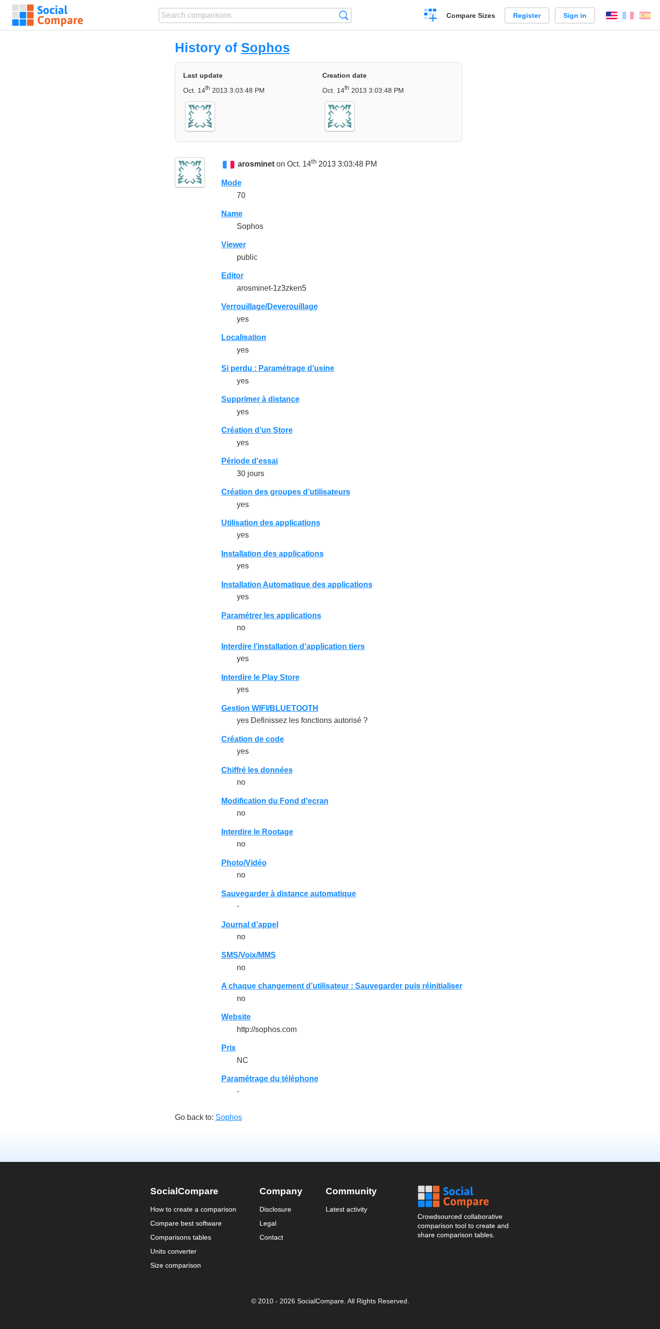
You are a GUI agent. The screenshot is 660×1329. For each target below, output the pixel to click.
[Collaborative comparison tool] (47, 15)
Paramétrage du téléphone (269, 1079)
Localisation (243, 337)
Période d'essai (249, 461)
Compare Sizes (470, 15)
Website (236, 1017)
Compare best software (186, 1223)
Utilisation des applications (270, 523)
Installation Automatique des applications (297, 584)
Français (628, 15)
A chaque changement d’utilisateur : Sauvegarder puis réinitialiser (341, 986)
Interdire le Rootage (257, 832)
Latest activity (346, 1209)
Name (232, 214)
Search (343, 15)
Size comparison (175, 1265)
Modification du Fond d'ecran (275, 801)
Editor (232, 275)
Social (463, 1196)
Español (645, 15)
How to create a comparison (193, 1209)
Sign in (575, 15)
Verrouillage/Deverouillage (269, 306)
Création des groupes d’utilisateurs (285, 492)
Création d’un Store (257, 430)
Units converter (173, 1251)
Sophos (265, 47)
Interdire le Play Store (260, 677)
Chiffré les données (257, 770)
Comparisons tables (180, 1237)
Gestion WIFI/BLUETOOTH (269, 708)
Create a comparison (430, 16)
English (611, 15)
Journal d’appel (249, 924)
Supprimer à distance (260, 399)
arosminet (256, 164)
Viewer (233, 244)
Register (527, 15)
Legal (267, 1223)
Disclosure (275, 1209)
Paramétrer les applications (271, 615)
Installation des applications (272, 554)
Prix (228, 1048)
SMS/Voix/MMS (248, 955)
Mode (231, 183)
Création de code (252, 739)
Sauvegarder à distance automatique (288, 894)
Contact (271, 1237)
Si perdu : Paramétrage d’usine (277, 368)
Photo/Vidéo (244, 863)
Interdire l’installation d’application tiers (293, 646)
